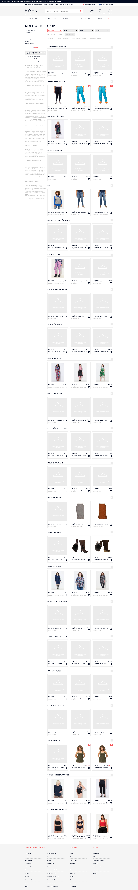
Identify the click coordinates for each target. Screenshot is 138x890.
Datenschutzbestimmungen (53, 1)
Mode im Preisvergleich (53, 886)
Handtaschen (28, 857)
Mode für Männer (51, 853)
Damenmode (33, 18)
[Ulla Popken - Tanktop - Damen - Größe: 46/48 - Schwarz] (66, 768)
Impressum (95, 863)
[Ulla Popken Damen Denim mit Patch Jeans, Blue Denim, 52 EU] (111, 213)
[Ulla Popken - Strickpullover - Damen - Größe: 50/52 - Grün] (111, 699)
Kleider (27, 873)
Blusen (26, 870)
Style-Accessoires (29, 43)
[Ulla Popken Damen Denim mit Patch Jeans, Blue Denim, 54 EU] (89, 213)
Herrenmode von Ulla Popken (95, 38)
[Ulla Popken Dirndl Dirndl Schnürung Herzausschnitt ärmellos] (111, 387)
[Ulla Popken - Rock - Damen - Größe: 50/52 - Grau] (66, 525)
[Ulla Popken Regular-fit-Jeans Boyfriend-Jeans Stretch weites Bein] (66, 283)
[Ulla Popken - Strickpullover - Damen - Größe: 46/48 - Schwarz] (66, 491)
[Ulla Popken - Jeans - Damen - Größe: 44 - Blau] (89, 283)
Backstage (72, 857)
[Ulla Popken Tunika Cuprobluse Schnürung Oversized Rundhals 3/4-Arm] (89, 595)
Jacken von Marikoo (30, 879)
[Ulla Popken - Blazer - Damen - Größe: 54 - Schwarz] (89, 317)
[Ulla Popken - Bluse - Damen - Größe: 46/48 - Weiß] (111, 179)
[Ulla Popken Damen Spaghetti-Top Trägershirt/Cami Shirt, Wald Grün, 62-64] (89, 768)
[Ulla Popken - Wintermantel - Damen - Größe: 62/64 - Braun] (89, 421)
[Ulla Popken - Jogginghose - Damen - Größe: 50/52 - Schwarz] (111, 248)
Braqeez (72, 870)
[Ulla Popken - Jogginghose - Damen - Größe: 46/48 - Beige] (89, 248)
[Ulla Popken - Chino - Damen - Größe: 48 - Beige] (111, 283)
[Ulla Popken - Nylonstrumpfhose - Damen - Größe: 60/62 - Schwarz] (66, 733)
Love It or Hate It (31, 14)
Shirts (36, 198)
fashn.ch (95, 873)
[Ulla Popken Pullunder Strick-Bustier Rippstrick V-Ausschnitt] (111, 837)
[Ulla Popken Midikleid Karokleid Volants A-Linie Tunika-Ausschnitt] (66, 595)
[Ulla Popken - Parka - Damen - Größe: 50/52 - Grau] (111, 421)
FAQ (94, 857)
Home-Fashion (85, 18)
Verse (71, 853)
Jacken (30, 198)
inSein (26, 886)
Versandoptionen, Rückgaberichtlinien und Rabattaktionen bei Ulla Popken (35, 120)
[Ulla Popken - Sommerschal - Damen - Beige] (89, 75)
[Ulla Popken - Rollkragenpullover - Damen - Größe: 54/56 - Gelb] (89, 491)
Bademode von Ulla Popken (39, 134)
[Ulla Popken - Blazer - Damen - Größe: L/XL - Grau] (111, 317)
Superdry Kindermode (52, 879)
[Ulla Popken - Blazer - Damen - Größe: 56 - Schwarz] (66, 317)
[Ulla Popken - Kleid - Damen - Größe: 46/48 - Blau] (89, 664)
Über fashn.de (96, 853)
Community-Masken (30, 30)
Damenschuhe (28, 860)
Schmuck (27, 876)
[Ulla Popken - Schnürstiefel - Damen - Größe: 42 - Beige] (66, 560)
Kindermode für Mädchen (53, 870)
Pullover (42, 81)
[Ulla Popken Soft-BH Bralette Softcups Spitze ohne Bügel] (66, 837)
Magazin (91, 14)
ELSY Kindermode (51, 873)
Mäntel (33, 198)
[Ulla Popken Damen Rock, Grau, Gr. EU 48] (89, 525)
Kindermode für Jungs (52, 866)
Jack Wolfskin (73, 860)
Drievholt (27, 883)
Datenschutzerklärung (98, 866)
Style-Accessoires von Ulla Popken (79, 38)
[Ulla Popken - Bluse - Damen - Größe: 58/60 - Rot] (66, 179)
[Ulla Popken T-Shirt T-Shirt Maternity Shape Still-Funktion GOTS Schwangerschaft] (66, 803)
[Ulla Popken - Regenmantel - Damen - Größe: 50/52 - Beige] (66, 421)
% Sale (97, 30)
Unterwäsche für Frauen (31, 866)
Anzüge (49, 860)
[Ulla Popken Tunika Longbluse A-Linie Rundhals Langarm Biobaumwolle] (111, 595)
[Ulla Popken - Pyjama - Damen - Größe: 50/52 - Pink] (89, 456)
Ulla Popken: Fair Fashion (37, 99)
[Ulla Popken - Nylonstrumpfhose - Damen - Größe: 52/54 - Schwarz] (111, 733)
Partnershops (96, 870)
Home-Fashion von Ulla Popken (63, 42)
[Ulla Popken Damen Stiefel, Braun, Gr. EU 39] (89, 560)
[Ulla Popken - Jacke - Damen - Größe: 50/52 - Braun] (66, 352)
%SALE (109, 18)
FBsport (72, 866)
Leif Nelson (73, 883)
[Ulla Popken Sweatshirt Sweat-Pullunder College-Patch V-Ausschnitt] (66, 213)
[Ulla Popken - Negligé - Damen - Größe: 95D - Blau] (111, 456)
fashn (26, 22)
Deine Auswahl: (51, 34)
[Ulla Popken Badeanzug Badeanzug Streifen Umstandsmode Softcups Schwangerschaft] (89, 803)
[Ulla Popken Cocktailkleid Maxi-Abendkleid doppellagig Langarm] (66, 387)
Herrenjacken (50, 863)
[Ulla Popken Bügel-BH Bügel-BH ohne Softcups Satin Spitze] (89, 837)
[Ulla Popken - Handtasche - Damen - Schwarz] (66, 75)
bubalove (72, 873)
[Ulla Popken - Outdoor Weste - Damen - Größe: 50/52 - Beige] (89, 352)
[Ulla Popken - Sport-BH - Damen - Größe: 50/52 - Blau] (89, 629)
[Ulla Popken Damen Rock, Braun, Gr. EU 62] (111, 525)
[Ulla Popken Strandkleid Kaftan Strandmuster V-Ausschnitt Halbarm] (66, 144)
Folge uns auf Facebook (107, 4)
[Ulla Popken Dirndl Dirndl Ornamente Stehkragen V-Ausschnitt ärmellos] (89, 387)
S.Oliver (72, 876)
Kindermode (68, 18)
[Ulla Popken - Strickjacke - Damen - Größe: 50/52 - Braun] (111, 491)
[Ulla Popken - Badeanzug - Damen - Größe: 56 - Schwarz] (89, 144)
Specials (27, 41)
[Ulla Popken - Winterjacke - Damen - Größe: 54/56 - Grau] (111, 352)
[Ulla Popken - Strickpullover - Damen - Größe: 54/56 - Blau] (89, 699)
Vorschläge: (50, 38)
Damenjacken (28, 863)
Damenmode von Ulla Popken (63, 38)
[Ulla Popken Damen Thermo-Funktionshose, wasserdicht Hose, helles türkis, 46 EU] (89, 109)
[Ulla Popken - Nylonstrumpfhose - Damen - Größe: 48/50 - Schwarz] (89, 733)
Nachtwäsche (36, 81)
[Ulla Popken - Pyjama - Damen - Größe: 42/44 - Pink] (66, 456)
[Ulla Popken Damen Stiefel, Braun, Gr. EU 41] (111, 560)
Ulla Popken (51, 72)
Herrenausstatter (51, 857)
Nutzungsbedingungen (98, 860)
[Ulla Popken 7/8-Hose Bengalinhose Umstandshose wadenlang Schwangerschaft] (111, 803)
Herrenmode (50, 18)
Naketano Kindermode (53, 876)
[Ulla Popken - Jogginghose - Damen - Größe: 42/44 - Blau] (66, 248)
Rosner (72, 879)
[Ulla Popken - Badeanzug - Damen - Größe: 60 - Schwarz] (111, 144)
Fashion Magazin (51, 883)
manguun (72, 863)
